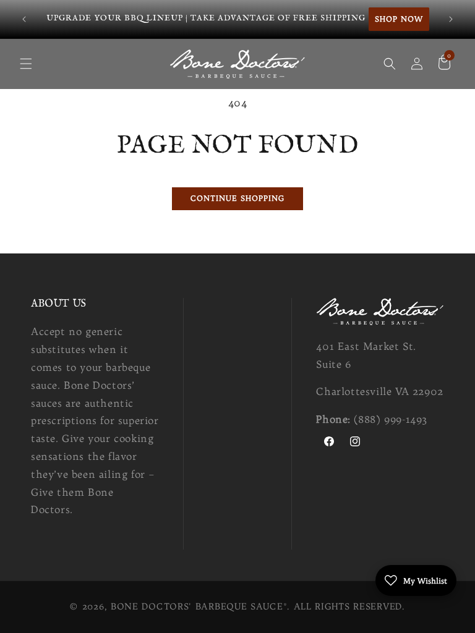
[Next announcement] (450, 19)
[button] (26, 63)
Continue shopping (237, 198)
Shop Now (399, 18)
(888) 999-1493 (390, 419)
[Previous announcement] (24, 19)
